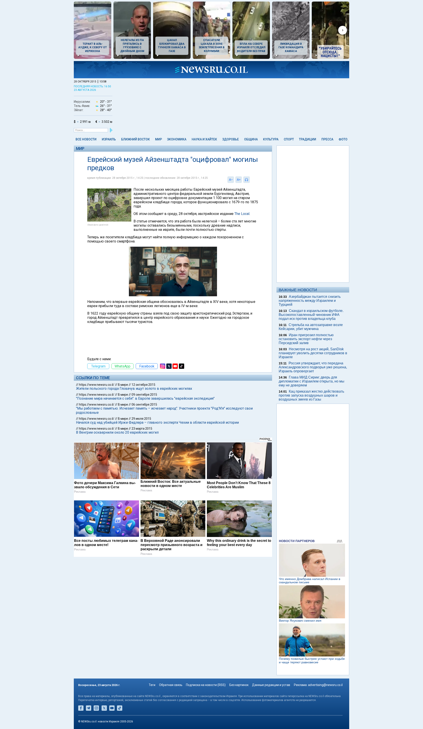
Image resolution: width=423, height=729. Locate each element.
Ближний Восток (135, 139)
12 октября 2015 (143, 384)
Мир (158, 139)
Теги (152, 685)
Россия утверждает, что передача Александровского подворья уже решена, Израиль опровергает (313, 367)
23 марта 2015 (142, 428)
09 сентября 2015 (144, 394)
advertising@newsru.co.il (325, 685)
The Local (241, 214)
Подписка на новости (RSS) (206, 685)
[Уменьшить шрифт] (230, 179)
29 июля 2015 (141, 418)
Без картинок (239, 685)
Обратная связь (170, 685)
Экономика (176, 139)
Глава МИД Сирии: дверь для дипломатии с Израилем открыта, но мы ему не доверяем (311, 381)
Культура (270, 139)
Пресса (327, 139)
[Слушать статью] (251, 179)
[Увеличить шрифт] (238, 179)
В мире (123, 384)
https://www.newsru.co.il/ (96, 384)
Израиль (109, 139)
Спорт (289, 139)
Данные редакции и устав (271, 685)
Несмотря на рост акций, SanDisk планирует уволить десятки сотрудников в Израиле (313, 353)
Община (251, 139)
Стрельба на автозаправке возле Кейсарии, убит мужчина (311, 327)
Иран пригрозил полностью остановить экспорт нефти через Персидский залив (306, 339)
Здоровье (230, 139)
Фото (343, 139)
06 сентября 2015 (144, 404)
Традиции (307, 139)
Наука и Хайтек (204, 139)
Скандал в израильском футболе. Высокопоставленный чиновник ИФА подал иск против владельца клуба (311, 315)
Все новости (86, 139)
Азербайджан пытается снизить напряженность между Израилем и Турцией (310, 300)
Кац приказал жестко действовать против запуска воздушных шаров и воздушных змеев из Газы (311, 395)
